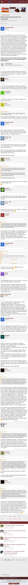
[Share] (25, 33)
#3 (26, 83)
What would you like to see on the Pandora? (15, 538)
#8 (26, 163)
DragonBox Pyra (5, 577)
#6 (26, 127)
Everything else (9, 533)
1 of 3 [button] (10, 516)
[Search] (26, 1)
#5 (26, 109)
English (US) (14, 577)
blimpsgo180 (6, 554)
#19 (26, 457)
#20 (26, 486)
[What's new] (24, 1)
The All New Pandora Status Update (14, 525)
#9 (26, 194)
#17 (26, 374)
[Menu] (2, 1)
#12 (26, 248)
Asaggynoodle (6, 540)
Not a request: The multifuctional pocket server (15, 531)
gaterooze (5, 547)
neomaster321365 (6, 20)
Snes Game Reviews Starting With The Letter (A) (14, 545)
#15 (26, 323)
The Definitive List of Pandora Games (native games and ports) (14, 552)
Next (14, 516)
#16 (26, 341)
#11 (26, 219)
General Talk (10, 547)
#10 (26, 207)
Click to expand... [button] (14, 263)
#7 (26, 142)
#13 (26, 278)
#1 (26, 32)
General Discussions (10, 526)
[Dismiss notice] (26, 6)
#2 (26, 69)
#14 (26, 299)
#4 (26, 97)
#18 (26, 429)
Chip (4, 526)
